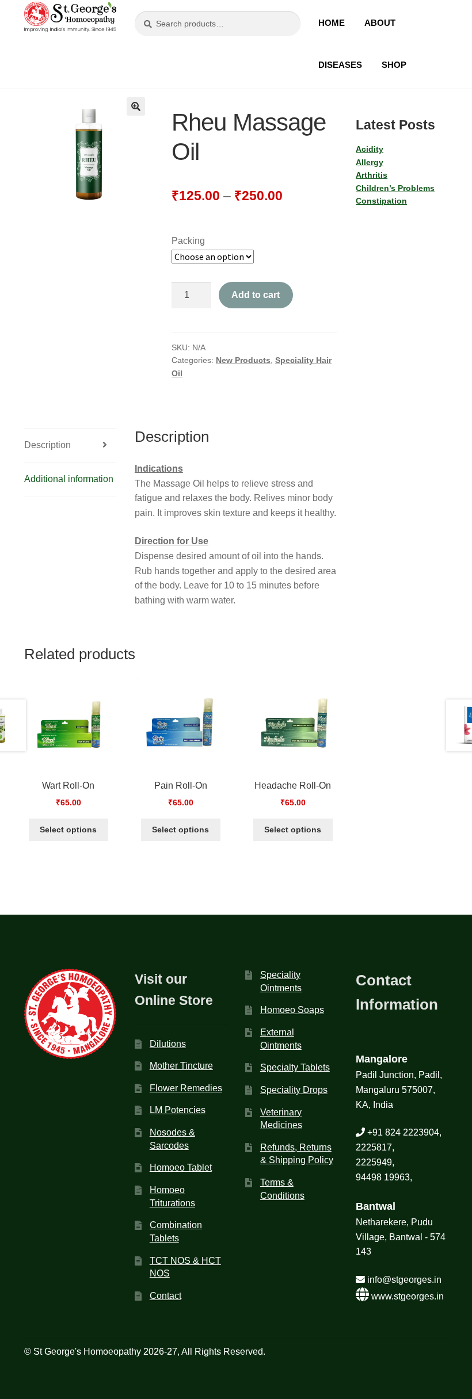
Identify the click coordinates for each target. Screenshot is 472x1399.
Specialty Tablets (295, 1067)
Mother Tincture (181, 1066)
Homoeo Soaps (292, 1010)
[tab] (70, 445)
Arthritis (371, 174)
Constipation (381, 200)
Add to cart (255, 295)
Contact (165, 1296)
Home (331, 23)
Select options (68, 829)
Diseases (340, 65)
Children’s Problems (395, 188)
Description (47, 445)
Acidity (369, 149)
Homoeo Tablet (181, 1167)
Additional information (68, 479)
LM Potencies (177, 1110)
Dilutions (168, 1044)
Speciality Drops (294, 1090)
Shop (394, 65)
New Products (243, 360)
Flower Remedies (186, 1088)
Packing (188, 241)
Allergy (369, 162)
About (379, 23)
